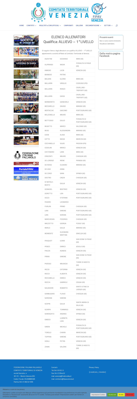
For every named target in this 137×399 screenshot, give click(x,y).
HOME (21, 26)
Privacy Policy (94, 367)
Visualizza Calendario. (107, 43)
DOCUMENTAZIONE (92, 26)
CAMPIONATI (68, 26)
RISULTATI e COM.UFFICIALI (49, 26)
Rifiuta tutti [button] (130, 395)
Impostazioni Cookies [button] (98, 395)
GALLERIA (79, 26)
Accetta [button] (121, 395)
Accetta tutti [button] (112, 395)
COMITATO (30, 26)
